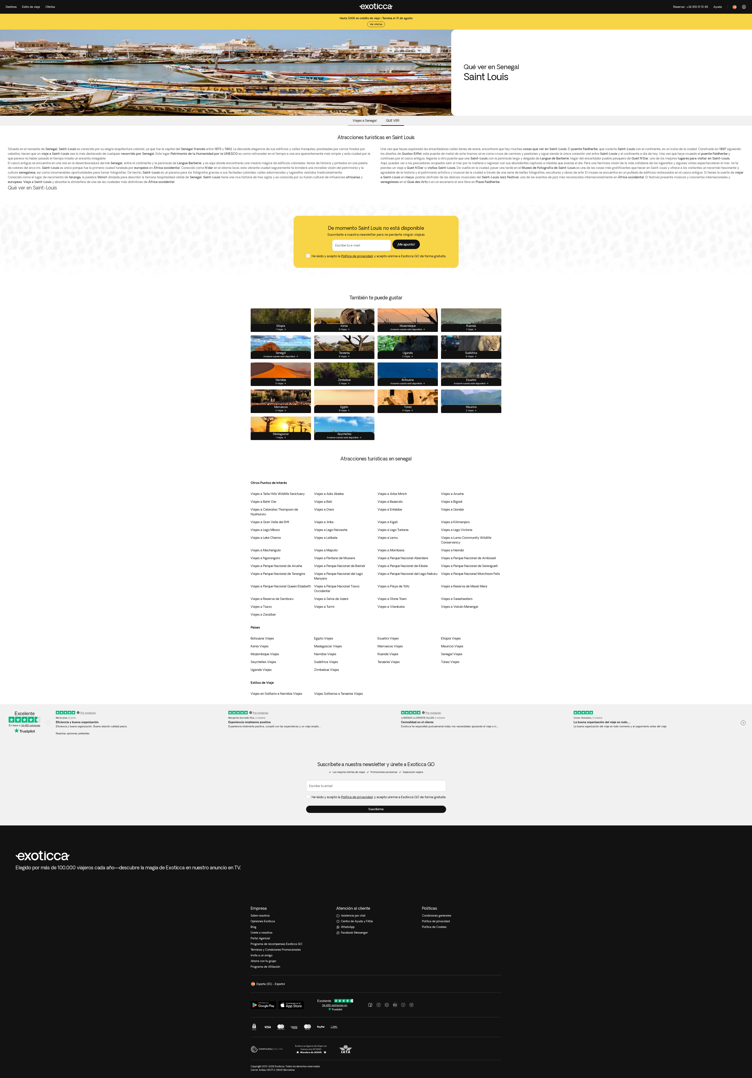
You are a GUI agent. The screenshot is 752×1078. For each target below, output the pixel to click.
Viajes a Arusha (452, 494)
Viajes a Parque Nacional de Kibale (403, 566)
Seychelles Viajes (263, 662)
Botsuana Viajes (262, 638)
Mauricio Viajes (452, 646)
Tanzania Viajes (389, 662)
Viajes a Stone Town (392, 599)
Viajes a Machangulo (266, 550)
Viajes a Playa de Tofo (393, 586)
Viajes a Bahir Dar (264, 501)
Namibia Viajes (325, 654)
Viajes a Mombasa (391, 550)
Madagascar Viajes (328, 646)
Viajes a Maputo (326, 550)
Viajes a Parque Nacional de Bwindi (339, 566)
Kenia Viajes (259, 646)
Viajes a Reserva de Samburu (272, 599)
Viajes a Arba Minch (392, 494)
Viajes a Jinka (324, 522)
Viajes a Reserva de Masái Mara (464, 586)
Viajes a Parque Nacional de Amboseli (468, 558)
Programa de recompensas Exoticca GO (276, 944)
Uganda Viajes (261, 669)
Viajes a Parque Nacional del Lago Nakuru (407, 573)
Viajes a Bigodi (451, 501)
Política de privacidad (357, 256)
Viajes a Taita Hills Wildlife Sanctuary (278, 494)
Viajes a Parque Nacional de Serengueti (469, 566)
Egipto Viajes (323, 638)
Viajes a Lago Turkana (393, 530)
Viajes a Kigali (388, 522)
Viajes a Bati (323, 501)
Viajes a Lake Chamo (266, 537)
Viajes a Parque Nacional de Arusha (276, 566)
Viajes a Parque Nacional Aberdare (403, 558)
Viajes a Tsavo (261, 606)
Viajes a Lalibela (325, 537)
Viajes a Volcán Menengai (459, 606)
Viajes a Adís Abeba (329, 494)
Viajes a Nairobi (452, 550)
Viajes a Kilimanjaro (455, 522)
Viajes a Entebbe (390, 509)
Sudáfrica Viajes (326, 662)
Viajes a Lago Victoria (456, 530)
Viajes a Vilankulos (391, 606)
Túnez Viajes (450, 662)
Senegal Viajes (451, 654)
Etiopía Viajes (451, 638)
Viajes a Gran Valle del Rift (270, 522)
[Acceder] (744, 7)
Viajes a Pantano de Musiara (334, 558)
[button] (406, 244)
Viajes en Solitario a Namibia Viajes (276, 693)
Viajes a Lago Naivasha (330, 530)
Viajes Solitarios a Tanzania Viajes (338, 693)
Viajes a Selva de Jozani (331, 599)
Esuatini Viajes (388, 638)
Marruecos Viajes (390, 646)
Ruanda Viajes (388, 654)
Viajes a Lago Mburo (265, 530)
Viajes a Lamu (388, 537)
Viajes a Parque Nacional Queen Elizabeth (281, 586)
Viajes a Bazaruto (390, 501)
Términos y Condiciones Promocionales (276, 949)
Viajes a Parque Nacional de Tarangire (278, 573)
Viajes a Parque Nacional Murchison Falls (470, 573)
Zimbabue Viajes (326, 669)
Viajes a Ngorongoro (265, 558)
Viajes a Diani (324, 509)
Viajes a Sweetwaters (457, 599)
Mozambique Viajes (265, 654)
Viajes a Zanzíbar (263, 614)
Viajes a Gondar (452, 509)
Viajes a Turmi (324, 606)
